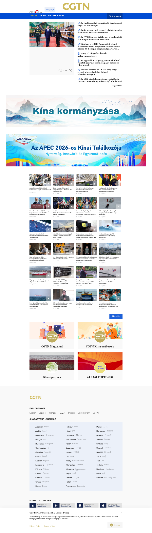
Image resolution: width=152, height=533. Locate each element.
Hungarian (74, 435)
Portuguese (75, 486)
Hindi (70, 431)
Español (42, 413)
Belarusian (44, 435)
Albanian (42, 427)
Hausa (41, 486)
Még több (116, 316)
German (42, 477)
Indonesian (76, 439)
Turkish (102, 465)
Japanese (73, 448)
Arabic (41, 431)
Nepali (71, 473)
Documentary (84, 413)
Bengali (40, 439)
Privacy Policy (34, 526)
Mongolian (74, 465)
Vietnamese (106, 477)
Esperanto (44, 465)
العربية (62, 413)
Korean (72, 452)
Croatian (43, 452)
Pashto (101, 427)
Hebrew (72, 427)
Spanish (103, 448)
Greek (42, 482)
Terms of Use (49, 526)
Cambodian (42, 448)
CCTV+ (96, 413)
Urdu (100, 473)
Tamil (101, 456)
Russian (103, 435)
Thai (100, 460)
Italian (72, 443)
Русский (71, 413)
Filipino (42, 469)
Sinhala (102, 443)
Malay (75, 460)
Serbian (103, 439)
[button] (70, 70)
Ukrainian (105, 469)
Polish (71, 482)
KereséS (116, 16)
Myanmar (76, 469)
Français (52, 413)
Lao (70, 456)
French (42, 473)
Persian (72, 477)
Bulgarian (44, 443)
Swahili (103, 452)
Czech (41, 456)
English (32, 413)
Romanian (104, 431)
